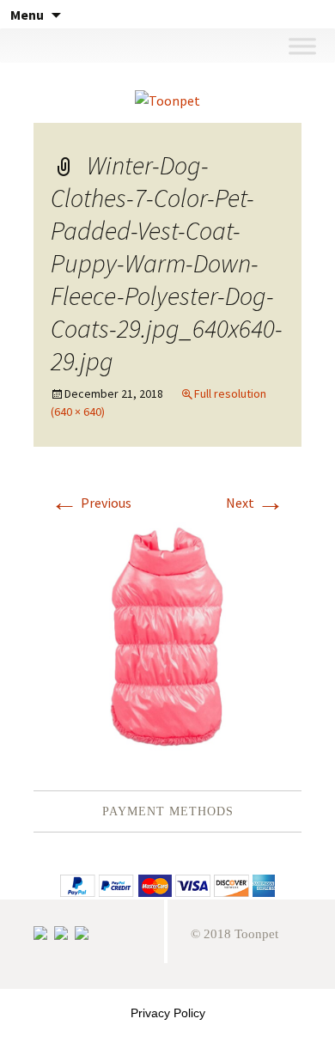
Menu (27, 14)
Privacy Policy (168, 1013)
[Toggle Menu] (302, 45)
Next (255, 502)
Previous (91, 502)
